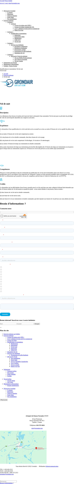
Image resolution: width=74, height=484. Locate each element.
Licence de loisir (12, 340)
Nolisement (7, 369)
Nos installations (12, 19)
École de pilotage (8, 20)
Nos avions (10, 372)
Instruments (14, 345)
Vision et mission (12, 15)
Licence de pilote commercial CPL (24, 27)
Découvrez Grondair (9, 11)
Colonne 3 (10, 43)
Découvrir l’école (12, 356)
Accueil (2, 1)
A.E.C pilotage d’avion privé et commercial (26, 28)
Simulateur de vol (19, 53)
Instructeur (17, 35)
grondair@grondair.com (7, 474)
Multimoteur (17, 38)
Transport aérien (11, 371)
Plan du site (4, 400)
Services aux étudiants (17, 45)
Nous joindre (8, 1)
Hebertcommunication (52, 466)
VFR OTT (17, 40)
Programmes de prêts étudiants (19, 355)
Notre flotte (10, 17)
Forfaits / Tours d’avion (10, 66)
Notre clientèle (11, 374)
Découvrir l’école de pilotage (19, 56)
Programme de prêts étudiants (22, 51)
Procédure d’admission (20, 46)
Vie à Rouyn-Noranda (20, 59)
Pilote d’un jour (18, 30)
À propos (10, 12)
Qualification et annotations (18, 33)
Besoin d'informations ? (6, 483)
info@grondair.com (14, 3)
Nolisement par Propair (10, 62)
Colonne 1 (10, 22)
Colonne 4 (10, 54)
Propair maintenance (13, 385)
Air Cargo (10, 382)
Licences (13, 24)
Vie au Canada (18, 61)
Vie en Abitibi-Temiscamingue (23, 58)
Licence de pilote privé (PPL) (22, 25)
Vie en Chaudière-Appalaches (19, 361)
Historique (10, 14)
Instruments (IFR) (19, 37)
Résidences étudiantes (20, 48)
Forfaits (9, 376)
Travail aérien (7, 379)
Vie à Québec (15, 363)
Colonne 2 (10, 32)
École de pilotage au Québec (12, 334)
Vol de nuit (17, 41)
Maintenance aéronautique (11, 64)
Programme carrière (20, 49)
